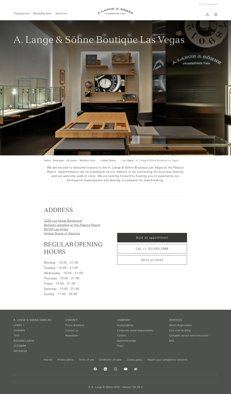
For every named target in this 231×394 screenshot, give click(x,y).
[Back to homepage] (115, 11)
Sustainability (125, 325)
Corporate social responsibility (135, 330)
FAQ (171, 340)
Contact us (71, 330)
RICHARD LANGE (24, 340)
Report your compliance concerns (168, 359)
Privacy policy (65, 359)
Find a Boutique (74, 325)
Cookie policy (134, 359)
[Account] (207, 14)
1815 (16, 335)
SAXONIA (19, 330)
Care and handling (180, 330)
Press (120, 346)
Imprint (48, 359)
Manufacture (42, 13)
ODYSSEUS (20, 351)
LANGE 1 (19, 325)
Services (61, 13)
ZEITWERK (20, 346)
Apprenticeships (126, 340)
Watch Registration (180, 325)
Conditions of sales (110, 359)
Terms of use (86, 359)
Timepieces (22, 13)
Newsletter (71, 335)
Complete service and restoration (189, 335)
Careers (121, 335)
